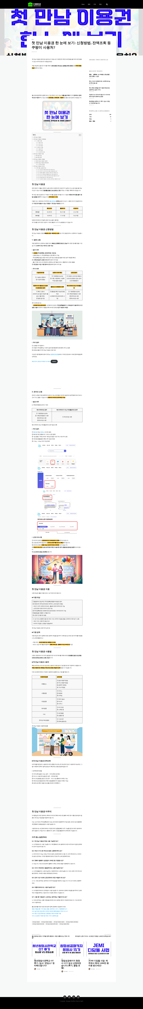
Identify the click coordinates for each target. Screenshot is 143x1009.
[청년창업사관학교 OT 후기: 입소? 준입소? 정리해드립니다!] (44, 949)
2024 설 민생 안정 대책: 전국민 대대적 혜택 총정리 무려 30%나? (50, 911)
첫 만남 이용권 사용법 (39, 159)
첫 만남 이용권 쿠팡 (64, 924)
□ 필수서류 (40, 142)
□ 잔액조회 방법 (41, 164)
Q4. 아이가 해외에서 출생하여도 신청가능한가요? (48, 174)
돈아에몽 (65, 971)
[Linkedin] (97, 63)
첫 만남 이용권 (37, 137)
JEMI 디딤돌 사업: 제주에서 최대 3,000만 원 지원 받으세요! (98, 963)
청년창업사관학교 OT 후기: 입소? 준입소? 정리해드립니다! (44, 963)
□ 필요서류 (40, 149)
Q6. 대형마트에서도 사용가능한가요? (45, 177)
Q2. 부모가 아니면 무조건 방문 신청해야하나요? (47, 171)
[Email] (100, 63)
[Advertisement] (57, 81)
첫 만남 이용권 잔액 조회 (51, 924)
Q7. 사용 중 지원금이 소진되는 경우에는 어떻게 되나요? (49, 178)
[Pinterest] (73, 997)
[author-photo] (35, 969)
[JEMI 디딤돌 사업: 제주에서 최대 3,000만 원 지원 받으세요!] (98, 949)
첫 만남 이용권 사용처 (59, 921)
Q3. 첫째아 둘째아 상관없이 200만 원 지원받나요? (48, 172)
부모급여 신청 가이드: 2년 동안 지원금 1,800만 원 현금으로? (93, 936)
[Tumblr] (104, 63)
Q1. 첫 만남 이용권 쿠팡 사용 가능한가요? (46, 169)
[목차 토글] (79, 135)
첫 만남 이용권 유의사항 (38, 924)
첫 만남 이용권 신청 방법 (72, 921)
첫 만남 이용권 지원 (39, 153)
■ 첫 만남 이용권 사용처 (42, 161)
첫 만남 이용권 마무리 (39, 166)
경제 (33, 39)
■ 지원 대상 (39, 155)
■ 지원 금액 (39, 157)
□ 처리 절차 (40, 145)
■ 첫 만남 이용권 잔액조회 (42, 162)
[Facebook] (90, 63)
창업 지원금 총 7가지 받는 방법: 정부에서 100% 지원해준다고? (49, 909)
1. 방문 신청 (39, 140)
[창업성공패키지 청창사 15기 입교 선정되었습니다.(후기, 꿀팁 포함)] (71, 949)
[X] (94, 63)
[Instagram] (69, 997)
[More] (107, 63)
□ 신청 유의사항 (41, 152)
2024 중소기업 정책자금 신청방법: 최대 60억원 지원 (46, 913)
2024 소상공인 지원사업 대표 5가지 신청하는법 (45, 916)
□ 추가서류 (40, 144)
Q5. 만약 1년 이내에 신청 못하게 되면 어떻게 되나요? (48, 175)
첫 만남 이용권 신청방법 (40, 139)
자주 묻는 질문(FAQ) (41, 168)
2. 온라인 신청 (39, 147)
